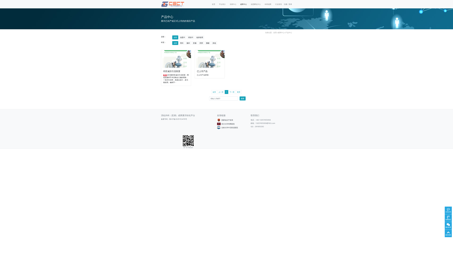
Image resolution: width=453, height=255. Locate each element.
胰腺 (207, 43)
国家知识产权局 (227, 120)
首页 (213, 4)
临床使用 (199, 37)
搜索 (242, 99)
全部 (175, 37)
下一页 (231, 92)
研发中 (190, 37)
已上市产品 (202, 71)
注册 (285, 4)
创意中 (182, 37)
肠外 (188, 43)
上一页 (220, 92)
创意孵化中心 (256, 4)
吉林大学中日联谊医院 (229, 128)
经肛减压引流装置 (171, 71)
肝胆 (201, 43)
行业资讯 (278, 4)
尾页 (238, 92)
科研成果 (268, 4)
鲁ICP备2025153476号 (178, 119)
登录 (290, 4)
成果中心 (243, 4)
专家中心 (233, 4)
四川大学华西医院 (228, 124)
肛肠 (194, 43)
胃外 (181, 43)
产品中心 (288, 33)
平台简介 (222, 4)
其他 (214, 43)
